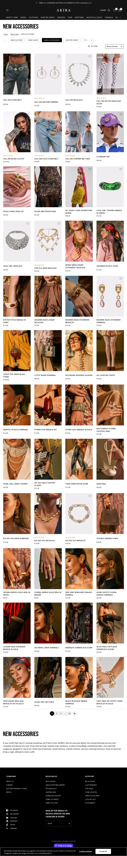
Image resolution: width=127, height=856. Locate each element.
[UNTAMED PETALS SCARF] (110, 242)
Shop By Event (72, 40)
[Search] (109, 10)
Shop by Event (48, 17)
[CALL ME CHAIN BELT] (17, 75)
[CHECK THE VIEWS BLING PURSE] (17, 351)
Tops (70, 17)
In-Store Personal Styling (16, 789)
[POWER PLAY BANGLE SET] (48, 406)
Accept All (103, 851)
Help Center (50, 781)
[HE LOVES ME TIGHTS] (110, 351)
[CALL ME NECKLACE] (79, 75)
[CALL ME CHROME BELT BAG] (79, 132)
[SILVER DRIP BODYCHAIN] (48, 187)
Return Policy (51, 789)
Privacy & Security (92, 796)
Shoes (23, 17)
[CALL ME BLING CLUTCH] (17, 132)
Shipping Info (51, 792)
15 (69, 713)
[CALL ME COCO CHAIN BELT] (48, 132)
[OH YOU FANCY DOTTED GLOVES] (48, 460)
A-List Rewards (91, 785)
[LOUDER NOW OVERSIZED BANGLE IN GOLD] (17, 624)
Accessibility (90, 803)
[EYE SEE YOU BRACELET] (79, 514)
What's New (12, 17)
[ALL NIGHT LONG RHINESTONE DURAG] (79, 187)
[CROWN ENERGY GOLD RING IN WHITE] (17, 569)
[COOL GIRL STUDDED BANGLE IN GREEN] (110, 187)
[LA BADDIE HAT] (110, 132)
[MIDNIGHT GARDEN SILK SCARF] (79, 624)
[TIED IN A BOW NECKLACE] (48, 242)
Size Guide (89, 789)
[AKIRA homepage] (63, 10)
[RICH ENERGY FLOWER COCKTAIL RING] (110, 406)
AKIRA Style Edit (52, 803)
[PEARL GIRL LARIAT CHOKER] (17, 460)
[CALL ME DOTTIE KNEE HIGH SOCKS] (110, 75)
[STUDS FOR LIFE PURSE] (48, 678)
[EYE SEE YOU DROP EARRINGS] (17, 514)
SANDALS (109, 17)
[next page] (74, 713)
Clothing (33, 17)
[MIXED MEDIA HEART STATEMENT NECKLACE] (79, 242)
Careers (9, 785)
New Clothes (17, 40)
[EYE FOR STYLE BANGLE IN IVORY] (17, 297)
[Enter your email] (68, 823)
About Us (10, 781)
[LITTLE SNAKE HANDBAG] (48, 351)
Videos (8, 792)
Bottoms (79, 17)
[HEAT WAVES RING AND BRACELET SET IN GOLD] (17, 678)
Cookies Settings (85, 851)
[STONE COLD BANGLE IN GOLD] (79, 406)
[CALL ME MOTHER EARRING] (48, 75)
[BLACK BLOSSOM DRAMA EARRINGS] (79, 678)
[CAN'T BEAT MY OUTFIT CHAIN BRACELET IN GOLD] (110, 678)
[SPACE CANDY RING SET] (17, 187)
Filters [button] (94, 46)
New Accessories (52, 40)
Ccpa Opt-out (90, 799)
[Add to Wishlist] (28, 57)
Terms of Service (52, 799)
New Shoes (33, 40)
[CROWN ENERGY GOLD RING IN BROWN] (48, 569)
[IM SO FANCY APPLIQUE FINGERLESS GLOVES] (110, 624)
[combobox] (114, 46)
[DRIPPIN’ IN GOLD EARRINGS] (17, 406)
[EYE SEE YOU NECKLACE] (48, 514)
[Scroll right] (120, 17)
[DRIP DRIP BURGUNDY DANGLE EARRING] (79, 569)
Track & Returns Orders (55, 785)
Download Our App (53, 796)
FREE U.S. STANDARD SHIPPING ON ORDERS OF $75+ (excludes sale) (65, 3)
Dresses (61, 17)
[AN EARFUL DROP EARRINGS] (48, 624)
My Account (90, 781)
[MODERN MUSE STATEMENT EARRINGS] (110, 297)
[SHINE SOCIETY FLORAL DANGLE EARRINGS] (110, 569)
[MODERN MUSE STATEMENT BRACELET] (79, 297)
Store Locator (91, 792)
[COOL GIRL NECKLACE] (17, 242)
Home (6, 34)
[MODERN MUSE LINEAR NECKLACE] (48, 297)
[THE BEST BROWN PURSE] (110, 514)
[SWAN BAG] (110, 460)
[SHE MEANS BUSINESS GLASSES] (79, 351)
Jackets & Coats (94, 17)
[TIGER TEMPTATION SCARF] (79, 460)
